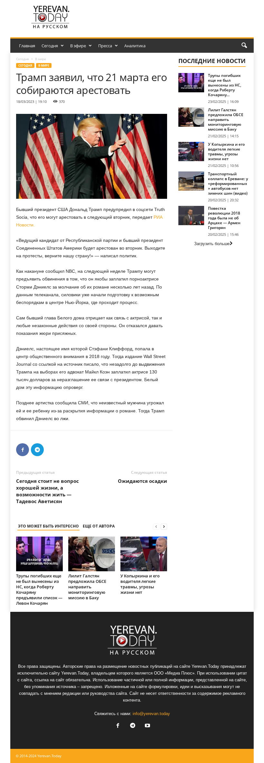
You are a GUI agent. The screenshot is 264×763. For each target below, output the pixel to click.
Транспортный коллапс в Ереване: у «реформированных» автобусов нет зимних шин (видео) (228, 183)
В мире (43, 65)
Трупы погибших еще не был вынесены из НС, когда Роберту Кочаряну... (224, 85)
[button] (244, 46)
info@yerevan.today (151, 713)
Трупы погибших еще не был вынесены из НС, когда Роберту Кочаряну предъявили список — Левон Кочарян (39, 589)
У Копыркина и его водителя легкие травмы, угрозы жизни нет (140, 584)
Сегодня (50, 46)
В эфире (78, 46)
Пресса (105, 46)
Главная (27, 46)
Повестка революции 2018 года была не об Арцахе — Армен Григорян (224, 218)
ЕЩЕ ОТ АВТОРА (99, 526)
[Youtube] (147, 726)
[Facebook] (22, 449)
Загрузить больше (212, 243)
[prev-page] (156, 526)
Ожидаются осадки (142, 481)
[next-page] (164, 526)
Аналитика (135, 46)
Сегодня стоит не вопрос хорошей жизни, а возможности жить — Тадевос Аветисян (47, 491)
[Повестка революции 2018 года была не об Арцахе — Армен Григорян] (191, 215)
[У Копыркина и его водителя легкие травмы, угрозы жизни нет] (143, 554)
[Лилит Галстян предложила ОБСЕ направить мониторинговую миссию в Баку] (91, 554)
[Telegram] (37, 449)
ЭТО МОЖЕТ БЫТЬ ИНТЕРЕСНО (48, 526)
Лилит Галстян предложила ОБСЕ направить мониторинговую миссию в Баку (87, 587)
